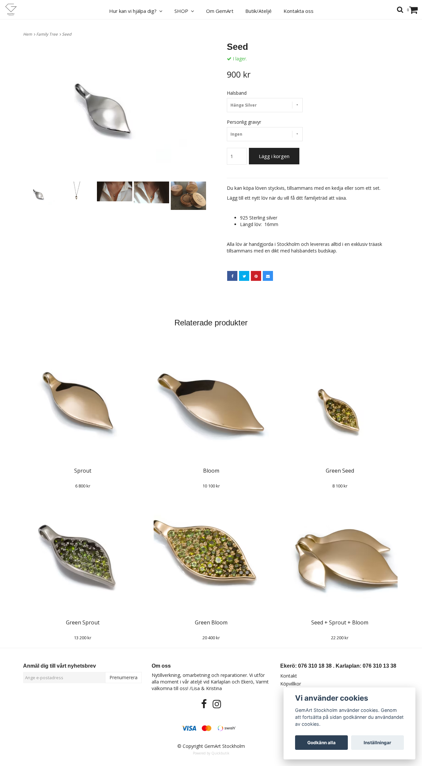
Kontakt (288, 676)
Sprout (82, 470)
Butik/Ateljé (258, 11)
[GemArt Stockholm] (14, 10)
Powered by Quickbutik (211, 753)
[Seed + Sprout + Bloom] (339, 553)
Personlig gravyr (244, 122)
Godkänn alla (321, 742)
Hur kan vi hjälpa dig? (134, 11)
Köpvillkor (290, 684)
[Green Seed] (339, 401)
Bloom (211, 470)
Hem (28, 34)
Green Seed (340, 470)
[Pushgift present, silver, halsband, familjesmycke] (114, 111)
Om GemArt (219, 11)
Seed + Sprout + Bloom (339, 622)
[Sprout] (82, 401)
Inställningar (377, 742)
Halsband (237, 93)
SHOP (182, 11)
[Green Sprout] (82, 553)
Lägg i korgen (274, 156)
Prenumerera (123, 677)
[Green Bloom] (211, 553)
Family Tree (48, 34)
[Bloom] (211, 401)
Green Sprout (83, 622)
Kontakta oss (299, 11)
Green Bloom (211, 622)
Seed (67, 34)
